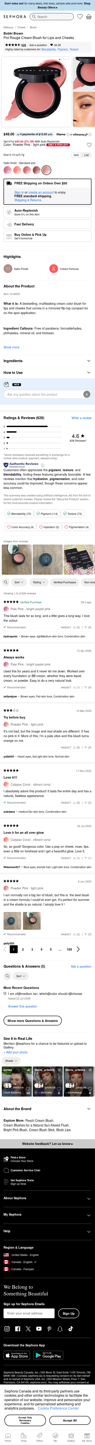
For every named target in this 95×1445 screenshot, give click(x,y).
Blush (33, 27)
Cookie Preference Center (58, 1408)
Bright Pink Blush (15, 1129)
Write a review (81, 418)
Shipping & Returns (27, 200)
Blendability (49, 49)
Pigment (63, 49)
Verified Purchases (64, 582)
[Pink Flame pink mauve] (27, 170)
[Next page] (78, 949)
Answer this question (22, 1006)
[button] (36, 1409)
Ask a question (38, 45)
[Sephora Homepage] (15, 17)
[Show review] (17, 560)
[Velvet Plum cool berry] (37, 170)
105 (69, 949)
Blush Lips (63, 1129)
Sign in (19, 192)
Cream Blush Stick (42, 1129)
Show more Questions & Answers (33, 1020)
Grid (76, 155)
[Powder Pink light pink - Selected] (46, 170)
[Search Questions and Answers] (7, 976)
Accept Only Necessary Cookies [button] (25, 1420)
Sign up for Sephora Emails (24, 1304)
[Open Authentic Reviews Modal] (42, 465)
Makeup (8, 27)
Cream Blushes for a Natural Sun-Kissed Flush (36, 1125)
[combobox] (52, 16)
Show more (11, 347)
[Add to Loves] (89, 145)
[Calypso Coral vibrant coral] (17, 170)
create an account (41, 192)
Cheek (21, 27)
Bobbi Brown (13, 33)
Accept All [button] (70, 1420)
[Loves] (80, 17)
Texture (74, 49)
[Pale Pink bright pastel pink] (7, 170)
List (86, 155)
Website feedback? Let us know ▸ (47, 1143)
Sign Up (69, 1313)
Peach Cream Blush (39, 1120)
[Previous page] (5, 949)
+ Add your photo (16, 1052)
